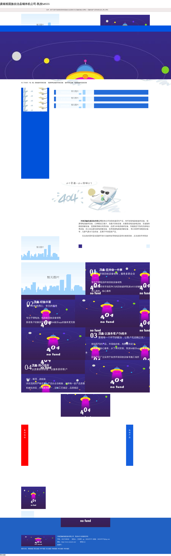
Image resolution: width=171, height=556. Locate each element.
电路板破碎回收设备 (80, 82)
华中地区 (43, 548)
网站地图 (3, 555)
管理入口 (83, 542)
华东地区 (66, 548)
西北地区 (37, 548)
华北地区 (60, 548)
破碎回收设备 (69, 82)
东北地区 (48, 548)
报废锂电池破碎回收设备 (55, 82)
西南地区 (31, 548)
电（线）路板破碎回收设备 (37, 82)
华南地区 (54, 548)
